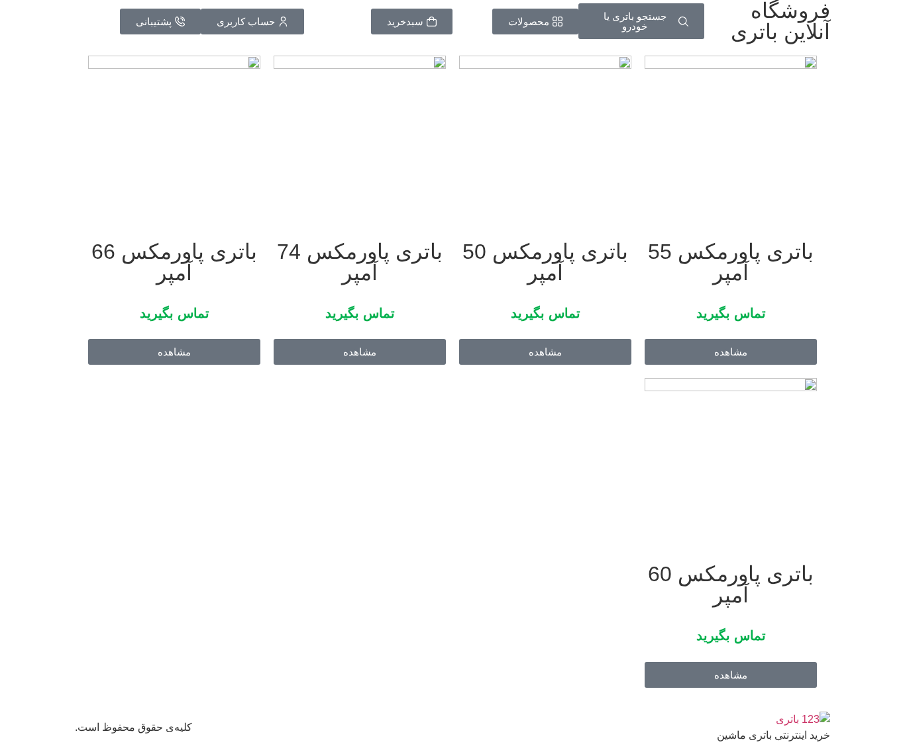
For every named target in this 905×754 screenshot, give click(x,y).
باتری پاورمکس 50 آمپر (545, 262)
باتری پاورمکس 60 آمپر (731, 584)
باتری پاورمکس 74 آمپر (360, 262)
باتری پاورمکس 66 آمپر (174, 262)
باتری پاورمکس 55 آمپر (731, 262)
